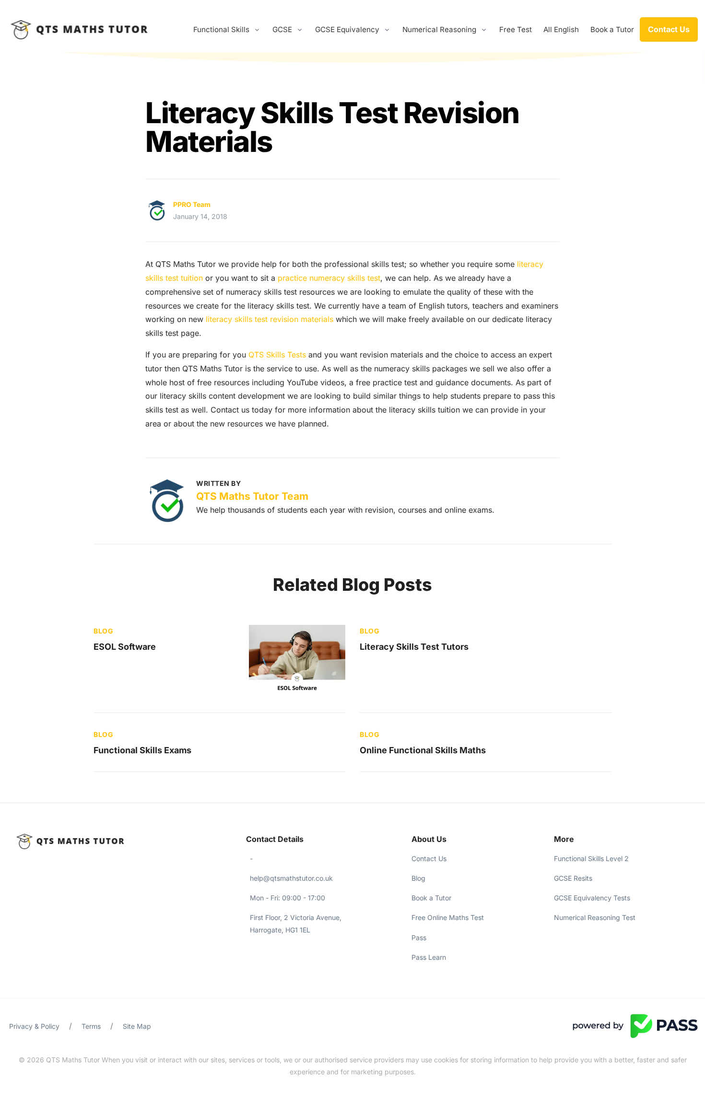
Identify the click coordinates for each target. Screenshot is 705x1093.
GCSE (282, 29)
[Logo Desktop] (79, 29)
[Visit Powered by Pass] (635, 1025)
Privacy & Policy (34, 1026)
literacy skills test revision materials (269, 319)
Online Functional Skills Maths (423, 750)
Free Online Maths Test (447, 917)
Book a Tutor (612, 29)
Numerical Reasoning (439, 29)
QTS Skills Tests (278, 354)
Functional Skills (221, 29)
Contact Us (669, 29)
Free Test (515, 29)
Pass (418, 937)
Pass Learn (428, 957)
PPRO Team (192, 204)
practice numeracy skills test (329, 278)
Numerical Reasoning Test (594, 917)
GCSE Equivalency (347, 29)
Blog (103, 631)
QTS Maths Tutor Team (252, 496)
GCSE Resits (573, 878)
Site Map (137, 1026)
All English (561, 29)
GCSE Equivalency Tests (592, 898)
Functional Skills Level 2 (591, 858)
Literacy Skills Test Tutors (414, 647)
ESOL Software (125, 647)
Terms (91, 1026)
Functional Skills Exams (142, 750)
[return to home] (88, 841)
